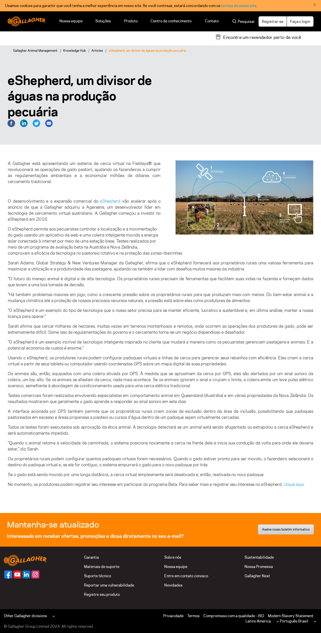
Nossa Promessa (259, 566)
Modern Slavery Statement (290, 615)
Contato (212, 21)
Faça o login (300, 21)
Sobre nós (172, 557)
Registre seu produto (102, 594)
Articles (97, 50)
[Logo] (26, 21)
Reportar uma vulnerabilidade (109, 585)
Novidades (173, 585)
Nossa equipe (71, 21)
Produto (131, 21)
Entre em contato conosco (186, 576)
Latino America (258, 621)
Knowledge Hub (74, 50)
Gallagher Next (257, 576)
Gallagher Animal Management (35, 50)
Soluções (103, 21)
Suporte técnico (97, 576)
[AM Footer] (8, 574)
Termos (193, 615)
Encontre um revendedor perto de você (262, 37)
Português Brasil (294, 621)
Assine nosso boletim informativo (286, 529)
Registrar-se (272, 21)
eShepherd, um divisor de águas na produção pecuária (147, 50)
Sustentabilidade (259, 557)
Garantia (91, 557)
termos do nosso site (238, 5)
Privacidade (173, 615)
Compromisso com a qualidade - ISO (233, 615)
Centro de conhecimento (171, 21)
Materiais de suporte (101, 566)
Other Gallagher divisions (25, 615)
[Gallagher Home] (25, 560)
